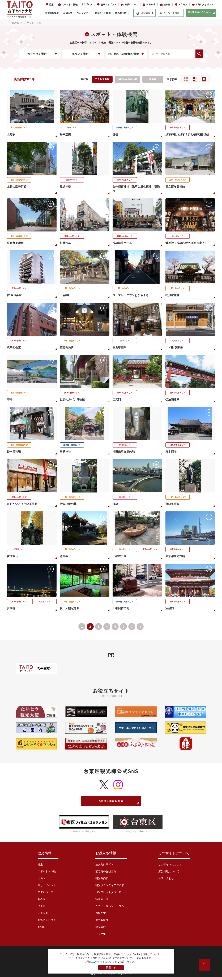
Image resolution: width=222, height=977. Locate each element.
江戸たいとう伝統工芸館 (22, 503)
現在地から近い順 (127, 79)
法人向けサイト (104, 864)
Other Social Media (111, 800)
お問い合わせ (166, 878)
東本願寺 (171, 451)
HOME (15, 22)
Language (145, 13)
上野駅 (11, 134)
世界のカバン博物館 (72, 399)
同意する (111, 967)
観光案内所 (120, 13)
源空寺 (64, 556)
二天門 (117, 399)
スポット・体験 (70, 4)
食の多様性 (101, 919)
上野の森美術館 (16, 186)
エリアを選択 (80, 53)
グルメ (89, 4)
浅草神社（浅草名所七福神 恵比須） (188, 134)
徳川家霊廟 (172, 295)
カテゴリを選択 (37, 53)
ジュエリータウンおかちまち (131, 295)
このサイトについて (170, 864)
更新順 (152, 79)
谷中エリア (72, 127)
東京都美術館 (15, 242)
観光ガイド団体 (103, 13)
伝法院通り (172, 399)
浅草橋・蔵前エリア (124, 127)
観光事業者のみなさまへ (200, 12)
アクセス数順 (102, 79)
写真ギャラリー (104, 899)
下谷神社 (65, 295)
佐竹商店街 (67, 347)
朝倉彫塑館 (119, 347)
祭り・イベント (108, 4)
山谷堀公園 (119, 556)
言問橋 (11, 608)
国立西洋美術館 (175, 186)
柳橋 (115, 134)
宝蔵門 (169, 608)
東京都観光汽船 (175, 556)
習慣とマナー (103, 913)
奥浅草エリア (72, 180)
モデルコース (131, 4)
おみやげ (150, 4)
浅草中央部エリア (177, 127)
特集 (51, 4)
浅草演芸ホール (122, 242)
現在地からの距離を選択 (123, 53)
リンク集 (100, 933)
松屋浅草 (65, 242)
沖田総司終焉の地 (124, 451)
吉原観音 (12, 556)
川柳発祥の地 (121, 608)
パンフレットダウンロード (111, 892)
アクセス (182, 4)
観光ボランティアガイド (109, 885)
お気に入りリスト (204, 4)
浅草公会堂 (14, 347)
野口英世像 (172, 503)
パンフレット (83, 13)
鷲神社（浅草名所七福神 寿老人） (186, 242)
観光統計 (100, 926)
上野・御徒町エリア (19, 127)
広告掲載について (168, 871)
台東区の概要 (52, 13)
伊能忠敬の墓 (68, 503)
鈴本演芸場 (14, 451)
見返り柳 (65, 186)
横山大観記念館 (69, 608)
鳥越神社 (65, 451)
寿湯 (9, 399)
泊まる (166, 4)
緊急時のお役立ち (105, 871)
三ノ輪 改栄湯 (174, 347)
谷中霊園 (65, 134)
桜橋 (115, 503)
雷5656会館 (14, 295)
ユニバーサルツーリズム (109, 906)
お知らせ (67, 13)
